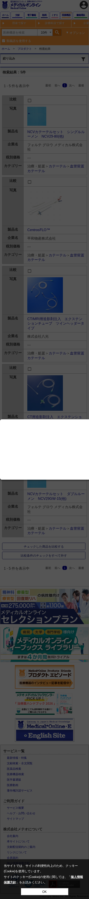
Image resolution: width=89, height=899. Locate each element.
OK (44, 892)
